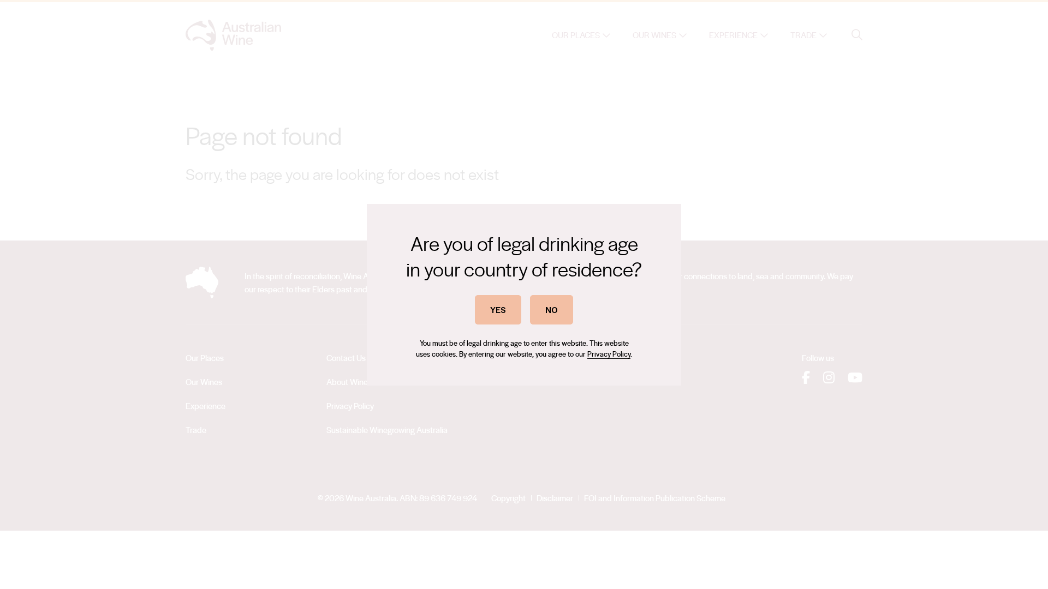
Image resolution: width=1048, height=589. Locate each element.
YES (498, 309)
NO (551, 309)
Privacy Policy (608, 353)
